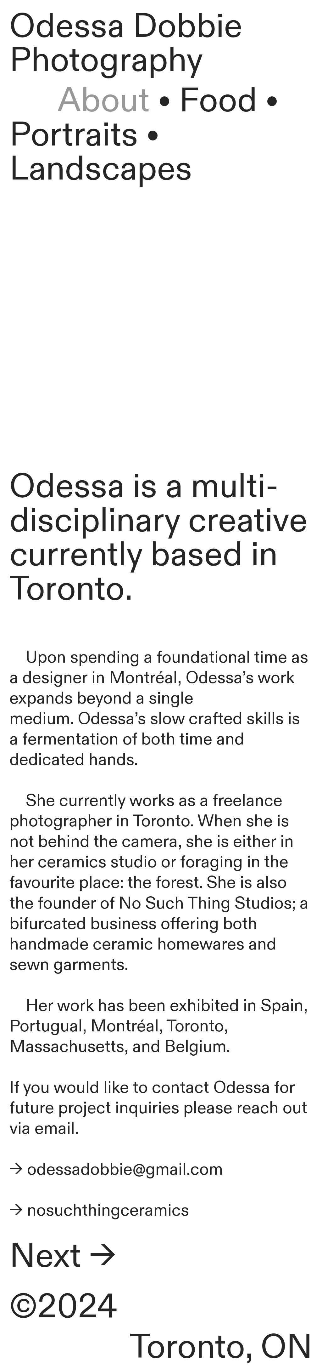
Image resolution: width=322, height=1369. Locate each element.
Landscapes (100, 169)
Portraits (73, 135)
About (79, 100)
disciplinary (94, 521)
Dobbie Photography (125, 43)
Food (218, 100)
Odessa (67, 26)
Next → (62, 1256)
